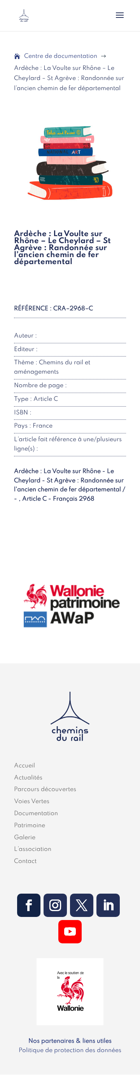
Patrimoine (29, 826)
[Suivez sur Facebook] (28, 905)
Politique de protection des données (70, 1050)
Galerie (24, 838)
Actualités (28, 778)
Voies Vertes (31, 801)
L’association (32, 849)
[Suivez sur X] (81, 905)
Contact (25, 861)
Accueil (24, 766)
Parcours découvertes (45, 789)
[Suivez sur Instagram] (55, 905)
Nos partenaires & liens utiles (70, 1041)
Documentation (36, 814)
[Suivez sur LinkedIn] (108, 905)
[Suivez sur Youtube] (70, 931)
